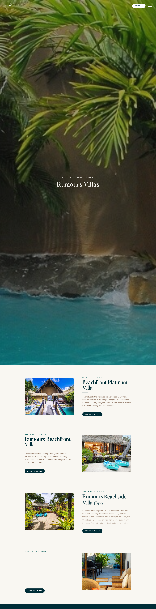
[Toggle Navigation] (150, 6)
